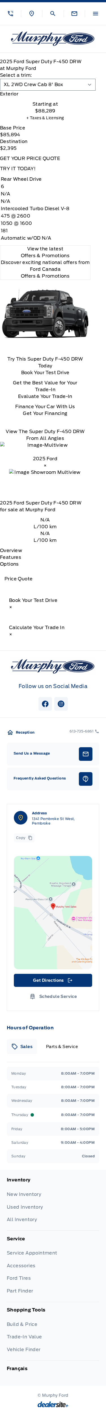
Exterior (9, 94)
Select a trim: (16, 75)
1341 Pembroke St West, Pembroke (53, 821)
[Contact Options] (74, 13)
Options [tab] (9, 564)
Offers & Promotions (45, 276)
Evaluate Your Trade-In (45, 396)
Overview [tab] (11, 550)
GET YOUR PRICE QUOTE (30, 158)
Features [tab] (10, 557)
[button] (10, 13)
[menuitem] (53, 1204)
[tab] (45, 94)
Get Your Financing (45, 413)
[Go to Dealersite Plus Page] (53, 1404)
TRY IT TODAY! (18, 168)
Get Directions (52, 981)
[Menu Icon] (95, 13)
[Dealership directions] (53, 912)
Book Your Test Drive (45, 372)
